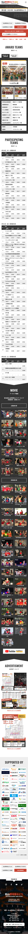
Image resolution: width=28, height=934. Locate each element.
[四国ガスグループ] (22, 818)
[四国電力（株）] (6, 795)
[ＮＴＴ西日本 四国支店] (22, 789)
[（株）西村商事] (22, 835)
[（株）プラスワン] (22, 798)
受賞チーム (5, 39)
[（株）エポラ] (6, 775)
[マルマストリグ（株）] (6, 848)
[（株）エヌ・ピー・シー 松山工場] (6, 792)
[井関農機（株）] (14, 789)
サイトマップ (9, 927)
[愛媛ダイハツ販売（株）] (14, 775)
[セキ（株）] (14, 795)
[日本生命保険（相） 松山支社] (14, 838)
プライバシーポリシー (17, 927)
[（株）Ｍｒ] (14, 848)
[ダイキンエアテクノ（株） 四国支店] (6, 825)
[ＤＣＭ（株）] (14, 828)
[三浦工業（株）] (6, 769)
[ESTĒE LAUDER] (6, 772)
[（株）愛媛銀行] (14, 772)
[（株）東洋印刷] (22, 831)
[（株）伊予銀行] (22, 769)
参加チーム (11, 39)
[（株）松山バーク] (14, 845)
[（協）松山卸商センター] (6, 841)
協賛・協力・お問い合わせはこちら (14, 924)
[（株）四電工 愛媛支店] (14, 851)
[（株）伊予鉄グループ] (14, 769)
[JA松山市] (14, 818)
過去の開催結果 (20, 27)
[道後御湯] (6, 779)
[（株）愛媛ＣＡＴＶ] (14, 792)
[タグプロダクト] (22, 825)
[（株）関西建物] (6, 815)
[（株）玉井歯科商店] (6, 828)
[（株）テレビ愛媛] (6, 785)
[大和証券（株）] (14, 825)
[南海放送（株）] (22, 782)
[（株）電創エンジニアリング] (6, 831)
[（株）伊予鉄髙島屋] (14, 779)
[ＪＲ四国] (6, 818)
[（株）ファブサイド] (14, 798)
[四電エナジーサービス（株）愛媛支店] (14, 802)
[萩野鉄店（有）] (6, 798)
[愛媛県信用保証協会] (14, 812)
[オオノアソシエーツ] (22, 792)
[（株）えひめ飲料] (6, 812)
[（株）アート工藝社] (14, 805)
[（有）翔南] (22, 822)
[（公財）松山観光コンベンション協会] (14, 841)
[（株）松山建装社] (22, 841)
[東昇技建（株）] (14, 831)
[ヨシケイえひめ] (6, 851)
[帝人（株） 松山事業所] (22, 828)
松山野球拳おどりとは (7, 23)
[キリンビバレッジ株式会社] (6, 805)
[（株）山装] (6, 802)
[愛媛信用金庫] (22, 772)
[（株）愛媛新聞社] (22, 775)
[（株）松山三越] (22, 845)
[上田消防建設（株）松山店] (14, 808)
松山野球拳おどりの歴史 (7, 27)
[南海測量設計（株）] (14, 835)
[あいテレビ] (14, 785)
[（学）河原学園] (22, 812)
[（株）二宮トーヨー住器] (6, 838)
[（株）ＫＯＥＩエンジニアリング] (22, 815)
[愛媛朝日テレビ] (22, 785)
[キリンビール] (14, 815)
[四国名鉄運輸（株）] (6, 822)
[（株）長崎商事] (6, 835)
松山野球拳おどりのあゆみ (20, 23)
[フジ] (6, 782)
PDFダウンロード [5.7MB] (13, 710)
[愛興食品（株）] (22, 805)
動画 (17, 39)
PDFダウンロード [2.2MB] (13, 748)
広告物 (21, 39)
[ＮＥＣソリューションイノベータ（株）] (22, 808)
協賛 (25, 39)
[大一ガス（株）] (22, 795)
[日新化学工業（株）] (22, 779)
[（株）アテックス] (6, 808)
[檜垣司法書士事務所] (22, 838)
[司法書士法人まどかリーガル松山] (14, 822)
